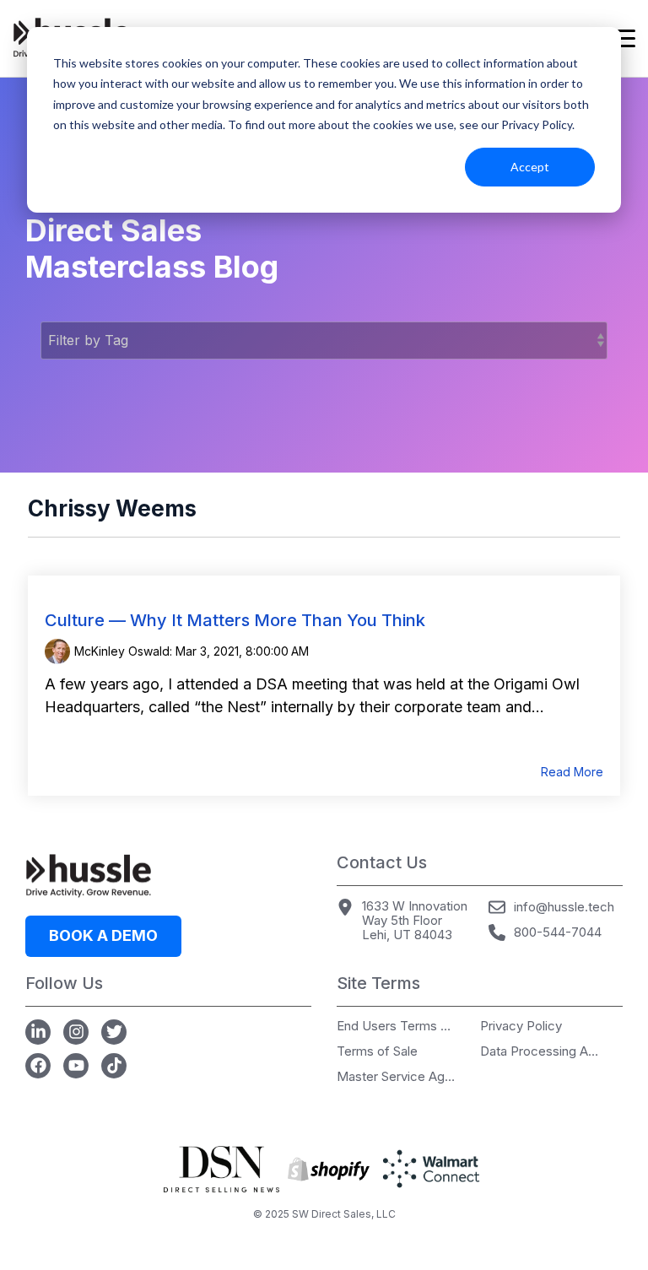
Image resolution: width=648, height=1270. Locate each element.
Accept (529, 166)
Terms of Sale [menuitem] (377, 1052)
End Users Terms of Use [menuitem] (396, 1026)
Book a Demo (103, 935)
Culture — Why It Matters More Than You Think (235, 620)
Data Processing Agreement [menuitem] (539, 1052)
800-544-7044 (558, 932)
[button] (623, 37)
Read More (572, 772)
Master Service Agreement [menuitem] (396, 1077)
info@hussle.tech (564, 907)
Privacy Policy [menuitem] (521, 1026)
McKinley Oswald (122, 651)
